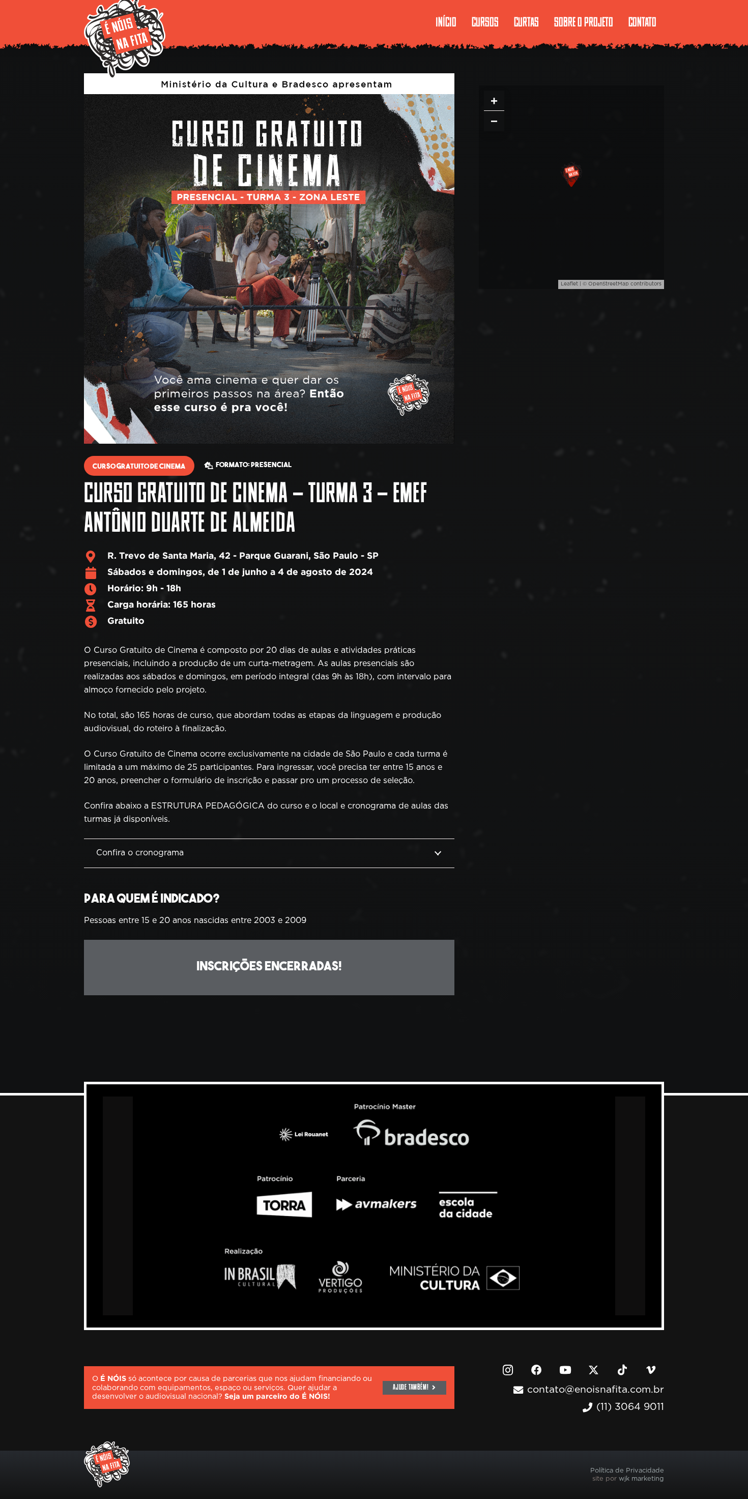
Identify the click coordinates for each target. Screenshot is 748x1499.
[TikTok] (622, 1370)
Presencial (271, 465)
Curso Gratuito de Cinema (139, 467)
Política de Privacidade (627, 1471)
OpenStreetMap (608, 284)
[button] (620, 23)
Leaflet (569, 284)
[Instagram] (508, 1370)
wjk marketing (641, 1479)
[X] (594, 1370)
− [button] (494, 121)
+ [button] (494, 100)
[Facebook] (536, 1370)
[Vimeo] (651, 1370)
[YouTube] (565, 1370)
